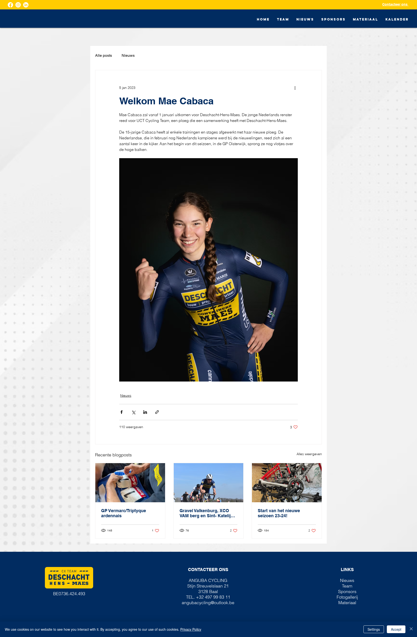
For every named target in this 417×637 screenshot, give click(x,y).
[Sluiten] (411, 629)
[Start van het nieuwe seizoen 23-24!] (287, 482)
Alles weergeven (309, 454)
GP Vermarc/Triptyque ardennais (123, 513)
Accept (396, 629)
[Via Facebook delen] (121, 412)
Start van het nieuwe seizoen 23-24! (279, 513)
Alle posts (103, 55)
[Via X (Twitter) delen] (133, 412)
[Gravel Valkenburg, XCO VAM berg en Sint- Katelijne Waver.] (208, 482)
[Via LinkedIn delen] (145, 412)
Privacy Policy (190, 629)
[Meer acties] (295, 88)
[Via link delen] (157, 412)
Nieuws (128, 55)
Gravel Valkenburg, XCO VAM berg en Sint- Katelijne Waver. (208, 513)
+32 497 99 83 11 (213, 597)
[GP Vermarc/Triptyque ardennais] (130, 482)
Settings (374, 629)
